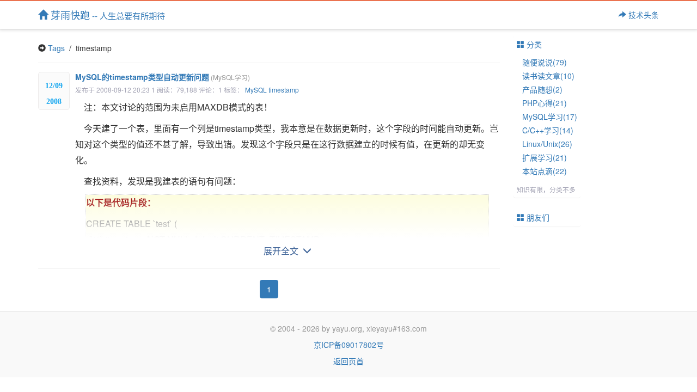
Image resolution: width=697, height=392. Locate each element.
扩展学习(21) (544, 157)
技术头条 (642, 14)
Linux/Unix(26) (547, 143)
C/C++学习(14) (547, 130)
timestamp (283, 89)
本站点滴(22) (544, 171)
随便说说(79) (544, 62)
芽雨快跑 (106, 15)
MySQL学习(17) (549, 116)
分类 (533, 44)
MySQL (256, 89)
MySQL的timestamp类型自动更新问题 (162, 76)
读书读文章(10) (548, 75)
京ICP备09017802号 (349, 344)
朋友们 (536, 217)
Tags (56, 47)
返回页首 (348, 361)
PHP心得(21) (544, 102)
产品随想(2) (542, 89)
